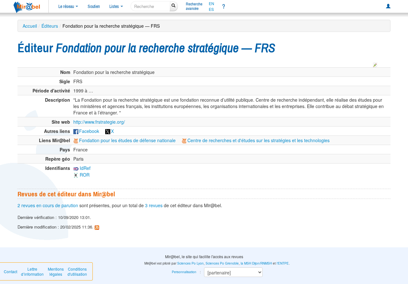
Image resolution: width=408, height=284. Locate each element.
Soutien (94, 6)
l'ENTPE (283, 263)
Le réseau (66, 6)
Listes (114, 6)
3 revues (154, 205)
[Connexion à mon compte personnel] (388, 6)
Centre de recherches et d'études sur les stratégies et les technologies (258, 140)
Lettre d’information (32, 271)
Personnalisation (184, 272)
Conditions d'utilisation (77, 271)
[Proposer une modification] (375, 64)
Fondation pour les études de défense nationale (127, 140)
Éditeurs (49, 26)
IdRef (84, 168)
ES (211, 9)
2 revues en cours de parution (48, 205)
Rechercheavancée (194, 6)
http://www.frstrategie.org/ (99, 122)
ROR (84, 174)
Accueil (30, 26)
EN (211, 3)
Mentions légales (56, 271)
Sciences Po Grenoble (222, 263)
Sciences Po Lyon (190, 263)
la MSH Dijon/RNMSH (256, 263)
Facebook (89, 131)
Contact (10, 271)
